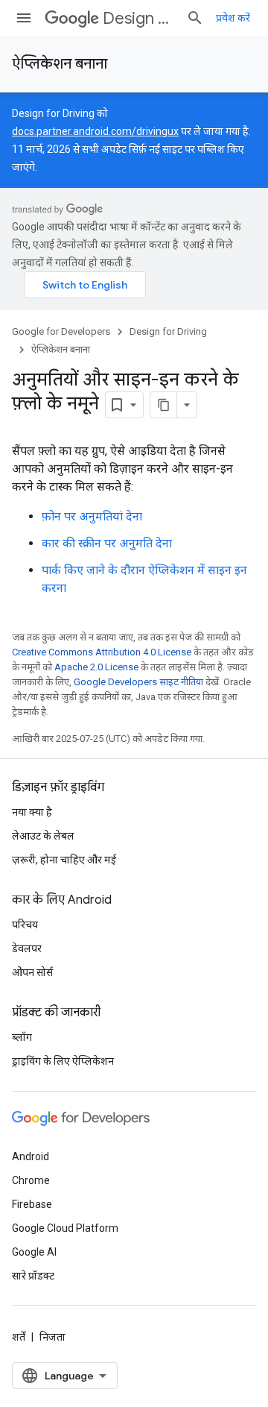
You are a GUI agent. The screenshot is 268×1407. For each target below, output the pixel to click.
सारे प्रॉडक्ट (33, 1276)
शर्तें (18, 1337)
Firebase (32, 1204)
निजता (52, 1337)
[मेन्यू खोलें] (24, 18)
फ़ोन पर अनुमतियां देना (92, 516)
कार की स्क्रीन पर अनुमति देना (107, 543)
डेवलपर (27, 948)
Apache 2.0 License (96, 667)
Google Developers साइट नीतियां (138, 681)
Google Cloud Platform (65, 1228)
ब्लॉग (22, 1037)
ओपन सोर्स (32, 972)
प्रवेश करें (233, 18)
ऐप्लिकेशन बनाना (59, 63)
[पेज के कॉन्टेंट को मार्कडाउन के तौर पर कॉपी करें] (163, 405)
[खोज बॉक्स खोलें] (195, 18)
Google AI (34, 1252)
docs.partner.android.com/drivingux (95, 131)
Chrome (31, 1180)
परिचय (25, 925)
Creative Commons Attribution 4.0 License (101, 652)
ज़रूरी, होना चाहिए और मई (64, 860)
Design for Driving (138, 18)
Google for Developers (61, 331)
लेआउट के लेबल (43, 836)
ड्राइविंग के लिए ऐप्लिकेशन (63, 1061)
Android (30, 1156)
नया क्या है (32, 812)
